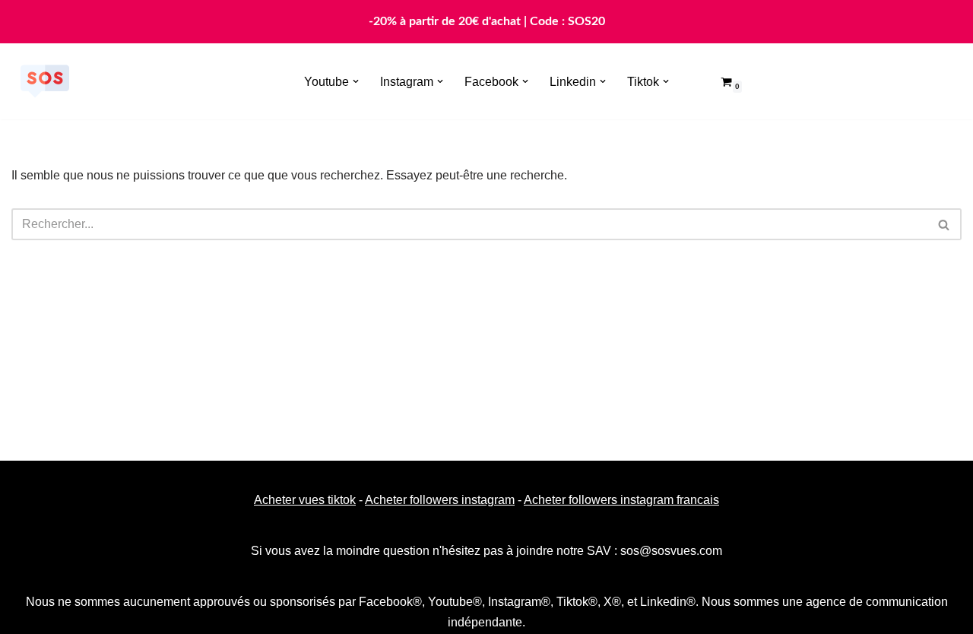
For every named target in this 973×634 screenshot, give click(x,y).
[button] (356, 81)
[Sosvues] (45, 81)
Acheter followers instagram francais (621, 499)
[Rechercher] (944, 224)
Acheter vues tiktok (305, 499)
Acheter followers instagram (440, 499)
